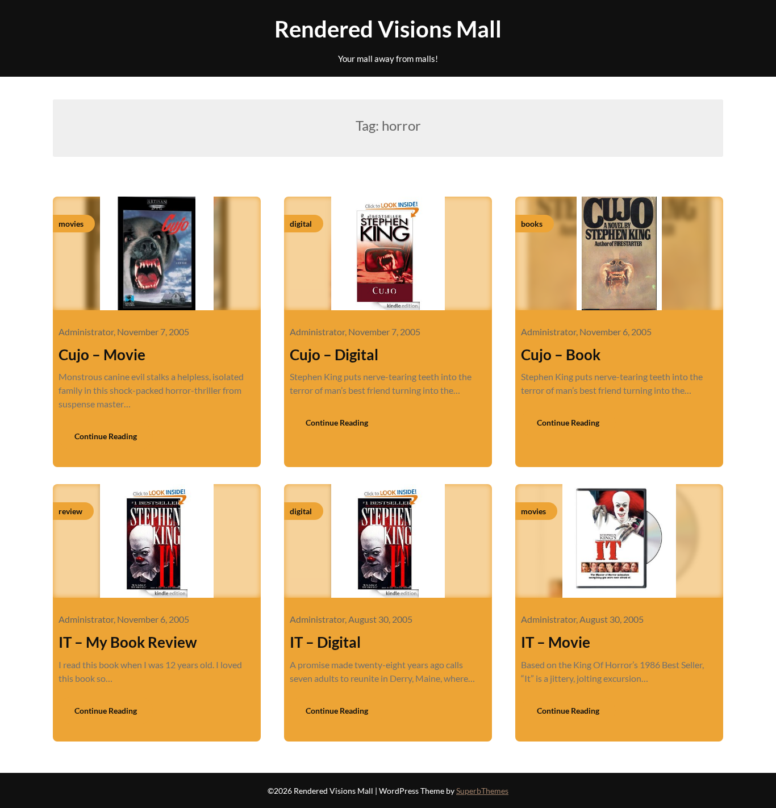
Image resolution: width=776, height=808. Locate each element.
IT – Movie (555, 642)
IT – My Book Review (128, 642)
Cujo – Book (560, 354)
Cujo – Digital (334, 354)
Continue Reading (105, 436)
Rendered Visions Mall (388, 29)
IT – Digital (325, 642)
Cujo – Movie (102, 354)
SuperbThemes (482, 790)
